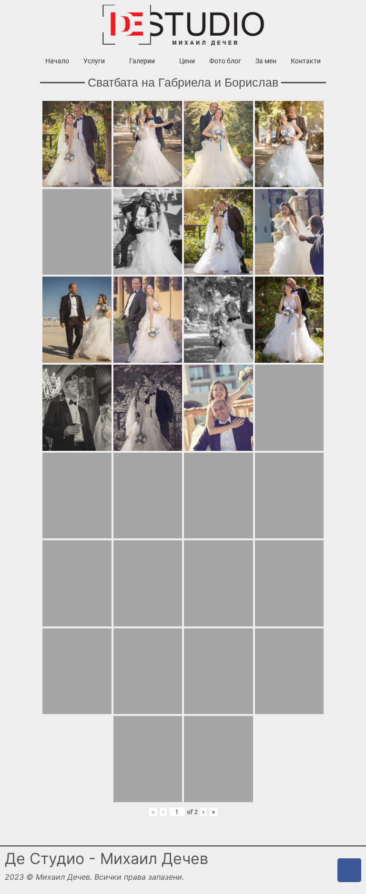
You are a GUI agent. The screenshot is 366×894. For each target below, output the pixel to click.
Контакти (306, 61)
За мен (265, 61)
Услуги (94, 61)
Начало (57, 61)
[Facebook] (349, 870)
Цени (187, 61)
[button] (99, 60)
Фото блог (225, 61)
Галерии (142, 61)
